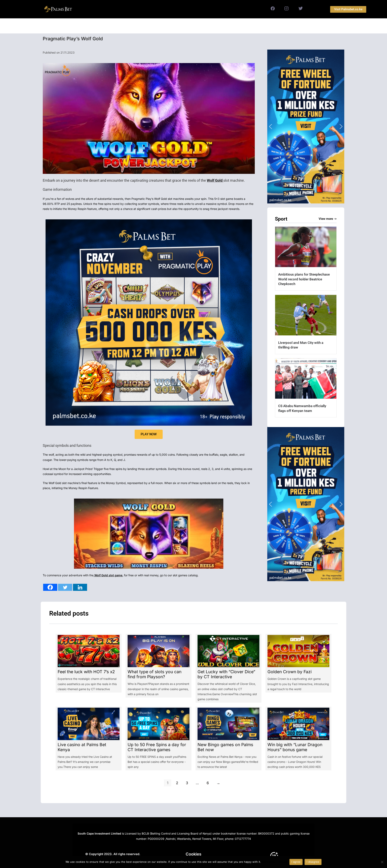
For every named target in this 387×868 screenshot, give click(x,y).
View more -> (328, 219)
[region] (305, 126)
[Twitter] (65, 587)
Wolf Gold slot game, (108, 575)
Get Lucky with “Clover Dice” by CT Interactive (226, 674)
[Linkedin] (80, 587)
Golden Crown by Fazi (289, 671)
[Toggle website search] (236, 26)
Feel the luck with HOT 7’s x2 (86, 671)
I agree (296, 861)
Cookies (193, 854)
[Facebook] (50, 587)
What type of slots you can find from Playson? (154, 674)
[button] (305, 126)
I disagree (313, 861)
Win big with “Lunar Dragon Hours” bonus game (294, 747)
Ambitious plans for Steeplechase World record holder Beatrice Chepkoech (304, 279)
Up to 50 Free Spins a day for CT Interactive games (157, 747)
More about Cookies (274, 861)
